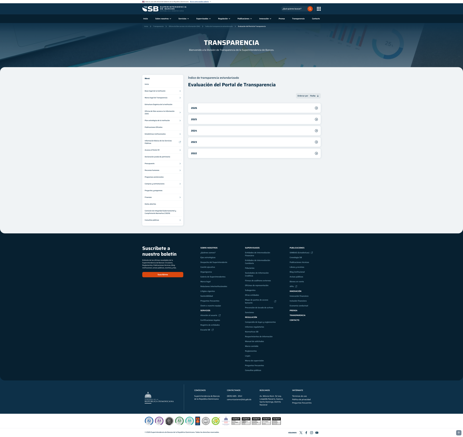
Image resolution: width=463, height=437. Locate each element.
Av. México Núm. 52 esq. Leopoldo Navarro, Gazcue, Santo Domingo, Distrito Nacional (271, 400)
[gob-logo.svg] (159, 397)
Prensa (282, 18)
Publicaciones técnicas (299, 262)
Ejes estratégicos (207, 257)
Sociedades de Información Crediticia (257, 274)
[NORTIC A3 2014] (179, 421)
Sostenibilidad (206, 296)
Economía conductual (299, 305)
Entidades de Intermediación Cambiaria (258, 262)
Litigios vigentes (207, 291)
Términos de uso (299, 396)
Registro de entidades (210, 324)
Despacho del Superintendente (213, 262)
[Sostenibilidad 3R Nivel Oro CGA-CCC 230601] (216, 424)
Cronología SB (296, 257)
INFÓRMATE (297, 390)
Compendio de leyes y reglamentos (260, 322)
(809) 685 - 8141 (234, 396)
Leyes (247, 355)
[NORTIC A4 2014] (159, 421)
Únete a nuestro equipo (210, 305)
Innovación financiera (299, 296)
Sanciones (249, 312)
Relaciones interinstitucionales (213, 286)
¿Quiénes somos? (208, 252)
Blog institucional (297, 271)
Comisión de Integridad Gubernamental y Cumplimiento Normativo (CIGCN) (160, 212)
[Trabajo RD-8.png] (226, 424)
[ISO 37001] (266, 424)
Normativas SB (251, 331)
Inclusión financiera (298, 300)
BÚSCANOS (265, 390)
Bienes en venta (297, 281)
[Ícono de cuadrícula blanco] (319, 9)
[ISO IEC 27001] (256, 424)
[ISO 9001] (236, 424)
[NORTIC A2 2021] (149, 421)
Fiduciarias (249, 268)
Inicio (145, 18)
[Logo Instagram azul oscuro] (311, 432)
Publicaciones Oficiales (153, 127)
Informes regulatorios (254, 326)
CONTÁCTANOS (233, 390)
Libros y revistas (297, 267)
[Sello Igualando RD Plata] (205, 424)
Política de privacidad (301, 399)
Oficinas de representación (256, 285)
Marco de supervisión (254, 360)
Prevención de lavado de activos (259, 307)
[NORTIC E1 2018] (169, 421)
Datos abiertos (150, 204)
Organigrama (206, 271)
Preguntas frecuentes (209, 300)
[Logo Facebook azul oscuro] (306, 432)
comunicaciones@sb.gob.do (239, 399)
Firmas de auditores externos (258, 280)
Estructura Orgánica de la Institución (158, 104)
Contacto (316, 18)
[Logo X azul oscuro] (301, 432)
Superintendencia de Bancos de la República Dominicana (173, 432)
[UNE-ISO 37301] (276, 424)
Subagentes (250, 290)
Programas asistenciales (154, 177)
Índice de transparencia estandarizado (219, 26)
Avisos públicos (296, 276)
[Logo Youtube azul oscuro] (316, 432)
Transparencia (298, 18)
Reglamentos (251, 350)
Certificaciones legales (210, 320)
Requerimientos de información (258, 336)
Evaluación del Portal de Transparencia (252, 26)
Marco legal (205, 281)
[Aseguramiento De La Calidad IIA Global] (197, 424)
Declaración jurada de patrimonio (157, 156)
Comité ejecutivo (207, 267)
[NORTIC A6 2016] (189, 421)
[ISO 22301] (246, 424)
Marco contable (251, 346)
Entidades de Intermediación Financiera (258, 254)
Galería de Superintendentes (212, 276)
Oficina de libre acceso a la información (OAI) (184, 26)
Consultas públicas (253, 370)
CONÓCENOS (200, 390)
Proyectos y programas (153, 190)
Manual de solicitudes (254, 341)
